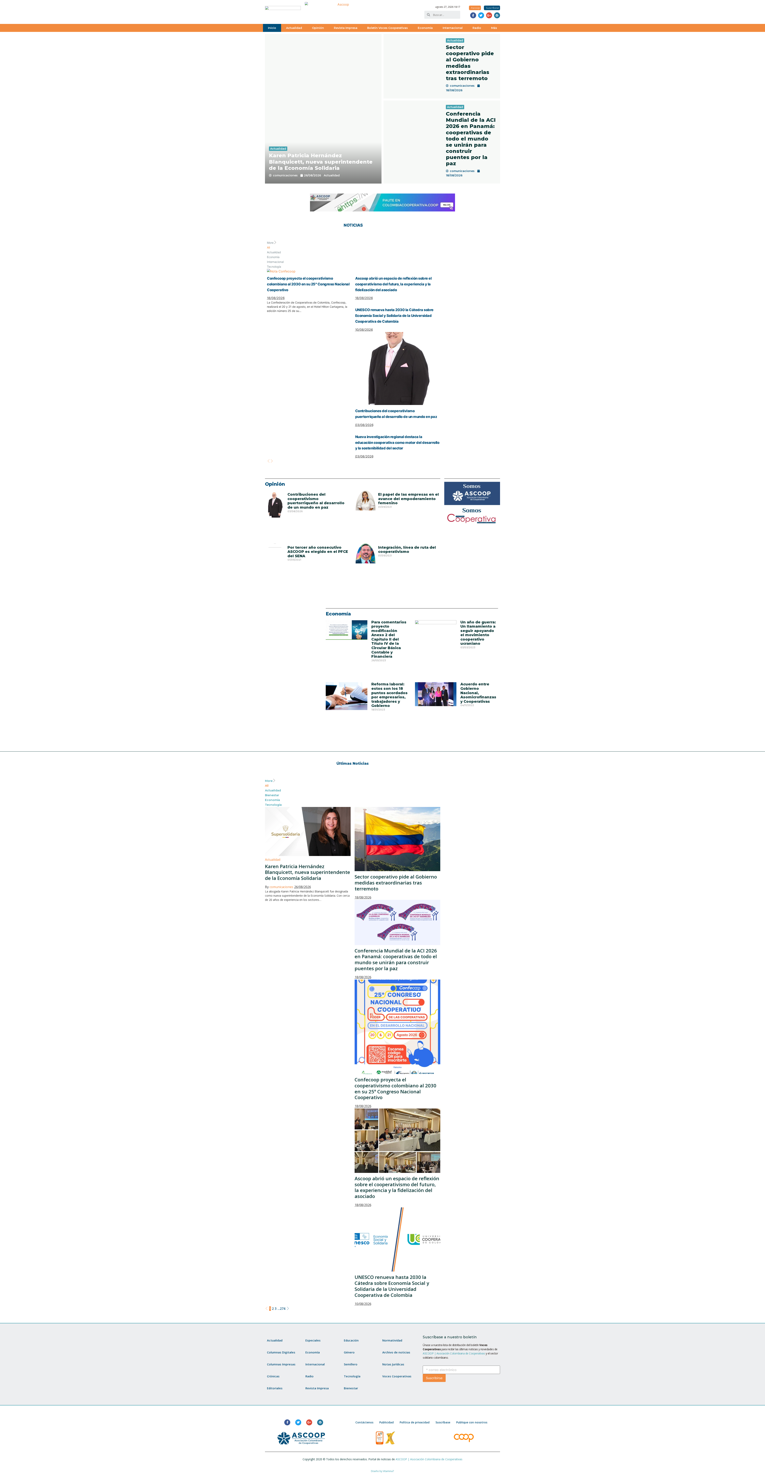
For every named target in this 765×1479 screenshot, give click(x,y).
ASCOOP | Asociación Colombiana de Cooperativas (454, 1353)
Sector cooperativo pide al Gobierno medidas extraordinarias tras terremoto (470, 63)
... (279, 1308)
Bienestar (272, 795)
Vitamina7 (388, 1471)
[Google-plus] (489, 15)
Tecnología (274, 266)
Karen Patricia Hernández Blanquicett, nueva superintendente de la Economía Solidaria (321, 161)
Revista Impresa (345, 28)
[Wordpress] (497, 15)
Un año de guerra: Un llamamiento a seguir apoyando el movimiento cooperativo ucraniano (478, 633)
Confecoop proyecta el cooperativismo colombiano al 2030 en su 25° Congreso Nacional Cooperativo (308, 284)
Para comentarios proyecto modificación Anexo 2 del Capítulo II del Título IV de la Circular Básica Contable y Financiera (388, 639)
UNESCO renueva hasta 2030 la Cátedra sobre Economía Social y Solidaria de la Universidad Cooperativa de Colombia (394, 315)
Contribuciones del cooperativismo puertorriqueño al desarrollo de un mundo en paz (315, 501)
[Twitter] (481, 15)
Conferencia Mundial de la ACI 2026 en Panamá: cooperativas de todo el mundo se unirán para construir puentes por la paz (471, 139)
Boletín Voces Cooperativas (387, 28)
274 (282, 1308)
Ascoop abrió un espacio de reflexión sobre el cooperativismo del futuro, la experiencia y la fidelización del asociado (393, 284)
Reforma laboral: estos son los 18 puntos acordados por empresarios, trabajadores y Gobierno (389, 695)
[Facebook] (473, 15)
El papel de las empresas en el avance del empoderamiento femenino (408, 498)
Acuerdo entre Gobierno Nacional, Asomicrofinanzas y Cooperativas (478, 693)
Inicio (272, 28)
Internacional (453, 28)
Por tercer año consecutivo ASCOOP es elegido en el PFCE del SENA (317, 551)
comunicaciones (285, 175)
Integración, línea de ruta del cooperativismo (407, 549)
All (268, 247)
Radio (477, 28)
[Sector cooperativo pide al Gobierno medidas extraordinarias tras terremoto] (412, 66)
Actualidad (294, 28)
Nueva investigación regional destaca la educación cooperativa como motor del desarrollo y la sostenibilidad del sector (397, 442)
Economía (425, 28)
